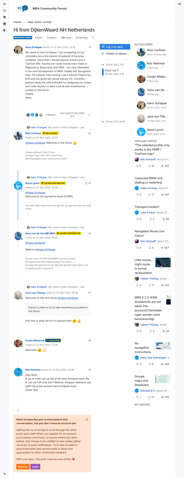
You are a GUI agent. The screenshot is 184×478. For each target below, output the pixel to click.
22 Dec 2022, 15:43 (47, 237)
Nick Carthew (33, 133)
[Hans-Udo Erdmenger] (137, 357)
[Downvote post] (88, 106)
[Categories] (4, 4)
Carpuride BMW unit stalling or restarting (148, 180)
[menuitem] (180, 4)
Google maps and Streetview (142, 381)
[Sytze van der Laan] (137, 188)
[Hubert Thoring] (137, 324)
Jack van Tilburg (35, 292)
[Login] (180, 4)
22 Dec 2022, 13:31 (46, 137)
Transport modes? (147, 207)
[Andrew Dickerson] (137, 241)
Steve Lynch (32, 183)
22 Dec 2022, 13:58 (47, 187)
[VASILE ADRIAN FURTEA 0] (137, 159)
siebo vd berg (148, 188)
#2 (89, 133)
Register (23, 466)
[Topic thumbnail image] (163, 266)
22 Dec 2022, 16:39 (67, 292)
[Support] (4, 24)
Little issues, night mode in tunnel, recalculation (143, 266)
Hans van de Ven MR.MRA (40, 233)
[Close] (87, 419)
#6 (89, 340)
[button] (4, 474)
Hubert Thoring (149, 278)
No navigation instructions (143, 348)
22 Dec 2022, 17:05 (47, 344)
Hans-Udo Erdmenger (153, 357)
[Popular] (4, 17)
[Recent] (4, 10)
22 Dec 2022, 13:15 (64, 47)
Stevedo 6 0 (147, 390)
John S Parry (147, 212)
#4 (89, 233)
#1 (90, 47)
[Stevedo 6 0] (137, 212)
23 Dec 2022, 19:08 (63, 369)
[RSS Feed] (92, 37)
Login (35, 466)
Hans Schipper (33, 47)
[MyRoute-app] (4, 30)
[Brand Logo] (22, 8)
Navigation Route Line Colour (149, 233)
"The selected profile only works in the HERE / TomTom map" (152, 149)
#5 (89, 292)
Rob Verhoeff (148, 159)
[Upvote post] (75, 106)
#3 (89, 183)
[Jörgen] (137, 278)
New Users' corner (22, 37)
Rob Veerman (33, 369)
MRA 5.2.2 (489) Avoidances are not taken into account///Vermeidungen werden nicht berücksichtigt (148, 308)
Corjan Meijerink (35, 340)
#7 (89, 369)
